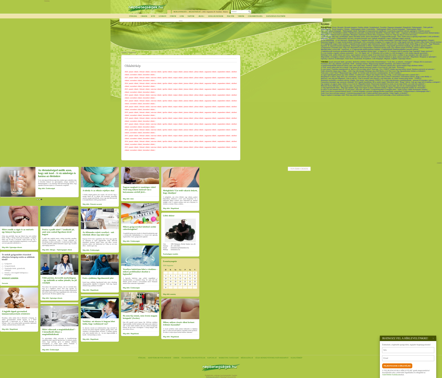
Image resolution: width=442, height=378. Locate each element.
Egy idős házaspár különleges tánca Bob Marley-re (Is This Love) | (375, 71)
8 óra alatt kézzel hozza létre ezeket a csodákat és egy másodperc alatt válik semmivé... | (402, 55)
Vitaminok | (387, 33)
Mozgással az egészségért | (428, 57)
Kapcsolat (212, 358)
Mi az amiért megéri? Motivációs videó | (386, 82)
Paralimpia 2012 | (326, 64)
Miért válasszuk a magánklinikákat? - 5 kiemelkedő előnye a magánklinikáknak (59, 331)
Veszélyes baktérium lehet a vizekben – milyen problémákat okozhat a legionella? (140, 271)
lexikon (162, 16)
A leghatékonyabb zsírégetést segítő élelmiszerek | (364, 44)
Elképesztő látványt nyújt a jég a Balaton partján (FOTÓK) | (393, 47)
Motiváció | (332, 38)
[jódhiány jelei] (100, 274)
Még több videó (128, 199)
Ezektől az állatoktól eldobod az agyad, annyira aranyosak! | (390, 57)
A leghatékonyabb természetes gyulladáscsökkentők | (338, 51)
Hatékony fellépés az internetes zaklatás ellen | (381, 65)
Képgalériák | (407, 27)
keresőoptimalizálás (225, 375)
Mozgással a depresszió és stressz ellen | (364, 35)
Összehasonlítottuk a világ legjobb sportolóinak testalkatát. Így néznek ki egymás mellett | (402, 46)
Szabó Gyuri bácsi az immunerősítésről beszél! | (336, 91)
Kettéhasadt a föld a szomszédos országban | (368, 42)
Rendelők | (379, 33)
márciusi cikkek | (157, 72)
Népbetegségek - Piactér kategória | (332, 29)
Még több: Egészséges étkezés (12, 247)
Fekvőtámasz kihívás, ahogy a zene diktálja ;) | (416, 76)
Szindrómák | (358, 59)
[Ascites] (140, 312)
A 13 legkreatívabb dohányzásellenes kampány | (365, 49)
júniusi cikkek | (189, 72)
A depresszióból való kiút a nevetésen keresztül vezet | (354, 38)
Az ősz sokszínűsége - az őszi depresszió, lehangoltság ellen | (340, 40)
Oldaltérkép (296, 358)
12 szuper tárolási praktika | (344, 42)
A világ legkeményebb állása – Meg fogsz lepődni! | (338, 88)
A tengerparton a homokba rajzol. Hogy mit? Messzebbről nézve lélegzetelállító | (347, 47)
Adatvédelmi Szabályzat (391, 375)
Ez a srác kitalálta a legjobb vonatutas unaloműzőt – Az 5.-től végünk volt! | (346, 53)
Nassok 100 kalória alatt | (389, 44)
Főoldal (133, 16)
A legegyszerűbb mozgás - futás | (390, 36)
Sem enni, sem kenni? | (363, 89)
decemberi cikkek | (149, 75)
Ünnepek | (431, 40)
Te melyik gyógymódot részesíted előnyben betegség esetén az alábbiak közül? (18, 257)
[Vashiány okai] (100, 317)
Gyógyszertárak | (370, 33)
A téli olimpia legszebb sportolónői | (416, 53)
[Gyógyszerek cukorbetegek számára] (140, 223)
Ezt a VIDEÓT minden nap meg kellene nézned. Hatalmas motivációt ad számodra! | (407, 69)
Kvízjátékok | (367, 59)
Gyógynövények (9, 266)
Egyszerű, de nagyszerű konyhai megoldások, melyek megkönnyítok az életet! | (347, 46)
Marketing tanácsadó (229, 358)
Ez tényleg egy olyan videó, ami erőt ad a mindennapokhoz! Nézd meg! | (402, 86)
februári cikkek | (145, 72)
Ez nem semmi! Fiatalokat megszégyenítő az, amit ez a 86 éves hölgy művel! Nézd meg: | (350, 69)
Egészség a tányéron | (328, 59)
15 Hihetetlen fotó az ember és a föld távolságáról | (387, 53)
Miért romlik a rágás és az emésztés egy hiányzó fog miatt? (18, 230)
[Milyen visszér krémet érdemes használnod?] (180, 318)
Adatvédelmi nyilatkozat (159, 358)
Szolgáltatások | (375, 27)
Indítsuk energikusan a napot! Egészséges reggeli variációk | (391, 38)
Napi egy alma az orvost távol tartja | (405, 35)
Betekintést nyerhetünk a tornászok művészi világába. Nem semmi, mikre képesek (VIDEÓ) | (351, 80)
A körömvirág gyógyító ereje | (356, 93)
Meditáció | (324, 35)
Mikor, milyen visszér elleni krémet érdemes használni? (178, 323)
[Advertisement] (181, 35)
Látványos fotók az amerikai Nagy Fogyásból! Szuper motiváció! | (411, 51)
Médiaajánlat (247, 358)
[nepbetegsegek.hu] (147, 7)
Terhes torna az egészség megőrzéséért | (414, 36)
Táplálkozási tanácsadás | (357, 33)
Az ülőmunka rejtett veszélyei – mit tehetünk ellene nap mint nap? (98, 233)
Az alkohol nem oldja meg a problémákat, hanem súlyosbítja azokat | (343, 36)
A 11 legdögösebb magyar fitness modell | (334, 44)
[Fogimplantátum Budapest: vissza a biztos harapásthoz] (19, 226)
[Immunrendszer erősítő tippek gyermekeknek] (19, 307)
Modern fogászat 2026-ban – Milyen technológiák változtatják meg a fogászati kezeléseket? (57, 173)
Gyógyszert (8, 264)
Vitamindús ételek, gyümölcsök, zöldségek (14, 269)
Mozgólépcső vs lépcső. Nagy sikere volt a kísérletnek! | (339, 76)
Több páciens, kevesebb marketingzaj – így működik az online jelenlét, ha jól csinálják (59, 280)
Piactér (230, 16)
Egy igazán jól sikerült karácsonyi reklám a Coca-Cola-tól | (369, 67)
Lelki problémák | (433, 36)
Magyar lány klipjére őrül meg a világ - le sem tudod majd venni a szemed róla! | (392, 75)
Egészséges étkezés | (404, 59)
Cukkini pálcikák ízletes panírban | (378, 93)
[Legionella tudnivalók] (140, 265)
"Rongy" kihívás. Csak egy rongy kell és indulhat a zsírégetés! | (420, 82)
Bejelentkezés (180, 12)
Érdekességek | (340, 59)
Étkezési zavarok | (424, 31)
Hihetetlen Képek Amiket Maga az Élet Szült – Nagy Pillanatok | (419, 44)
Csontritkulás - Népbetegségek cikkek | (379, 29)
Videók (241, 16)
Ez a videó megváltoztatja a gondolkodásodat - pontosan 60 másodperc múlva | (407, 80)
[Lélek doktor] (180, 230)
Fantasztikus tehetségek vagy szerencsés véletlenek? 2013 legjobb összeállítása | (346, 82)
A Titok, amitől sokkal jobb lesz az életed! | (335, 67)
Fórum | (334, 27)
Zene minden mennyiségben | (384, 40)
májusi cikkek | (178, 72)
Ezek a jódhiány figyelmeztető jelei (98, 278)
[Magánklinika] (59, 326)
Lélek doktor (168, 215)
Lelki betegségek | (378, 59)
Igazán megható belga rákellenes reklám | (410, 65)
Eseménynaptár (170, 261)
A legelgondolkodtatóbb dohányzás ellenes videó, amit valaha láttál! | (343, 65)
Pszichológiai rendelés (170, 254)
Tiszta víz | (389, 35)
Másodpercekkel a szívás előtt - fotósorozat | (335, 49)
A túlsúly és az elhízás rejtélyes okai (98, 190)
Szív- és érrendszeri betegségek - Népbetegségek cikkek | (339, 31)
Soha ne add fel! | (352, 78)
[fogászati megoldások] (18, 196)
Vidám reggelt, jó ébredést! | (399, 93)
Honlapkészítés (209, 375)
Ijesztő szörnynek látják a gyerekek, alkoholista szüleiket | (347, 62)
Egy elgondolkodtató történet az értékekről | (411, 71)
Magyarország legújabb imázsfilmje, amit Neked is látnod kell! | (390, 64)
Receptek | (341, 27)
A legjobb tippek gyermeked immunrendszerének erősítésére (16, 312)
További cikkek (299, 169)
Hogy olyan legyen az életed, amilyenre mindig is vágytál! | (374, 88)
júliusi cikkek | (199, 72)
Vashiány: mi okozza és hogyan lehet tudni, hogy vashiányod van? (99, 322)
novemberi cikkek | (136, 75)
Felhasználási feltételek (193, 358)
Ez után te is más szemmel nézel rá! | (333, 89)
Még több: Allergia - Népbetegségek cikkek (57, 250)
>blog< (201, 16)
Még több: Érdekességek (50, 350)
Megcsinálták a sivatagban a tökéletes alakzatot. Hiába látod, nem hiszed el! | (346, 57)
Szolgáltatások (215, 16)
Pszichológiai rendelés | (340, 33)
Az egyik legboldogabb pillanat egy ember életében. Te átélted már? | (343, 75)
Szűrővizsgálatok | (327, 33)
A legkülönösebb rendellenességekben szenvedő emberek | (400, 49)
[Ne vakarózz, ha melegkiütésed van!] (180, 187)
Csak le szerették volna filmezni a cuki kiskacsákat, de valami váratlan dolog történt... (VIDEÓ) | (390, 78)
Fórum (173, 16)
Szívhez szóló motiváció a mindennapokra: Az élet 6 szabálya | (381, 73)
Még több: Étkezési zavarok (92, 204)
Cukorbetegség (255, 16)
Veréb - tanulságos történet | (359, 64)
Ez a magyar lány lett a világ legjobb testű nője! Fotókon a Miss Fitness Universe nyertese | (412, 42)
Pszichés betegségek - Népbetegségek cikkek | (407, 29)
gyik (182, 16)
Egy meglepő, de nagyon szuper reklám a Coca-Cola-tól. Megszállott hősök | (346, 84)
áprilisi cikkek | (168, 72)
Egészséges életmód (275, 16)
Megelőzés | (325, 38)
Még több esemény (169, 294)
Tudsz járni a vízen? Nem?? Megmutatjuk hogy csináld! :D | (340, 73)
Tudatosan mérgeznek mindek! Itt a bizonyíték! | (410, 88)
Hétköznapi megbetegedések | (418, 40)
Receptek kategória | (351, 27)
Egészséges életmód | (401, 40)
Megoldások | (415, 57)
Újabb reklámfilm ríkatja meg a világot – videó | (337, 71)
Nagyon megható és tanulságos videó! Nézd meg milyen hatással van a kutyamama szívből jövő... (139, 189)
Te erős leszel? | (350, 89)
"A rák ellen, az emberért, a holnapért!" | (400, 62)
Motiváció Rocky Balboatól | (330, 86)
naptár (191, 16)
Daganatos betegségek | (395, 27)
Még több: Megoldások (46, 190)
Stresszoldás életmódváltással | (377, 62)
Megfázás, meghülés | (391, 59)
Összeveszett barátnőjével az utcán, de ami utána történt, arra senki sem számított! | (398, 84)
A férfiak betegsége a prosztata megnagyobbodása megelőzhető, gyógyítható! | (377, 91)
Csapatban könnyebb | (368, 40)
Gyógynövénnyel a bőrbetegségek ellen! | (417, 91)
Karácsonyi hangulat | (328, 42)
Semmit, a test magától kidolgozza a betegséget (16, 273)
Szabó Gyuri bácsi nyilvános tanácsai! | (333, 93)
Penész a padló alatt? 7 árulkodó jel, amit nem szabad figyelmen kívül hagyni (58, 232)
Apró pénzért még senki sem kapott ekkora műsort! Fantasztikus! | (379, 76)
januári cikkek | (134, 72)
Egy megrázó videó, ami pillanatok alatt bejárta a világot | (359, 86)
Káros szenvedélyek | (373, 36)
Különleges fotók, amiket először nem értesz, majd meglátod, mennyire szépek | (347, 55)
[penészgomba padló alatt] (59, 226)
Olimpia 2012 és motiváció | (423, 62)
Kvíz (153, 16)
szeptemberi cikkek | (224, 72)
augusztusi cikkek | (211, 72)
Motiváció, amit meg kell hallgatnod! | (333, 78)
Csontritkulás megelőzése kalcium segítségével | (402, 31)
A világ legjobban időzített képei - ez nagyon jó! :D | (372, 51)
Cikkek (144, 16)
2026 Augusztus (168, 265)
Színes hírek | (349, 59)
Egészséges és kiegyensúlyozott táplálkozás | (372, 31)
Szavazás (5, 283)
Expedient (234, 375)
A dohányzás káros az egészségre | (339, 35)
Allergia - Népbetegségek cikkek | (355, 29)
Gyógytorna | (381, 35)
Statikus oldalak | (363, 27)
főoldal (142, 358)
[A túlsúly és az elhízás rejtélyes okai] (100, 187)
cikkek (176, 358)
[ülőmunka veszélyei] (100, 228)
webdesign (217, 375)
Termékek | (383, 27)
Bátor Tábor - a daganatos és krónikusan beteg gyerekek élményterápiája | (416, 33)
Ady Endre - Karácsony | (397, 67)
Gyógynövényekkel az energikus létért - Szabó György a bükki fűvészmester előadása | (399, 89)
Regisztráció (195, 12)
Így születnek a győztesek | (341, 64)
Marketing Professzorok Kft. (228, 377)
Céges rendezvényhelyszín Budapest (272, 358)
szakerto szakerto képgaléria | (423, 47)
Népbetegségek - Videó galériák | (422, 27)
